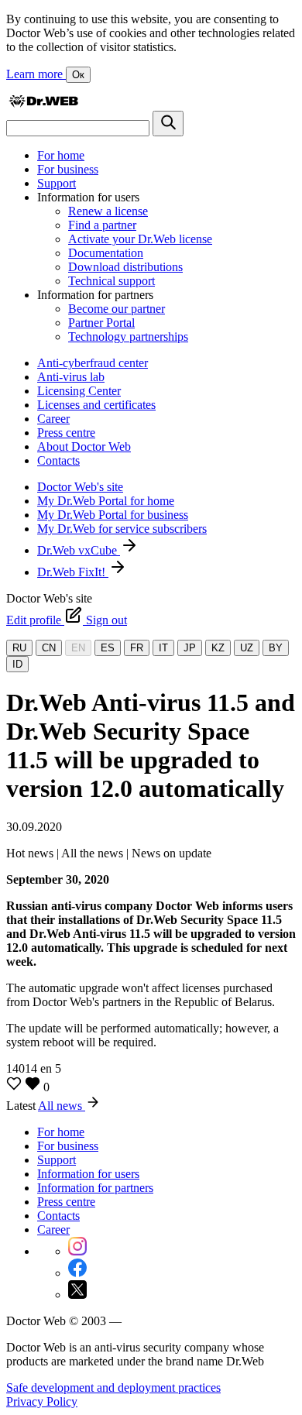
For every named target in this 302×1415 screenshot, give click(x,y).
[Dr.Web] (43, 103)
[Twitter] (77, 1294)
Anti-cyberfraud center (92, 362)
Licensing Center (79, 390)
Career (53, 418)
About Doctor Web (84, 446)
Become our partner (116, 308)
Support (56, 183)
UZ (246, 648)
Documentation (105, 252)
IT (163, 648)
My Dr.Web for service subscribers (122, 528)
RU (19, 648)
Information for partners (95, 1187)
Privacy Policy (41, 1401)
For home (60, 155)
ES (108, 648)
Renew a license (108, 211)
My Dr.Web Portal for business (112, 514)
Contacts (58, 460)
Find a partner (102, 225)
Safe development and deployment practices (113, 1387)
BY (276, 648)
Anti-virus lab (71, 376)
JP (190, 648)
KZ (218, 648)
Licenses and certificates (96, 404)
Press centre (66, 432)
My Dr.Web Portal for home (105, 500)
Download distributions (125, 266)
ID (17, 664)
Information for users (88, 1173)
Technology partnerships (128, 336)
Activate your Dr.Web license (140, 239)
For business (67, 169)
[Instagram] (77, 1251)
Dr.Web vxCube (78, 550)
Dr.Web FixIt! (72, 572)
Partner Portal (101, 322)
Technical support (111, 280)
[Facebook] (77, 1272)
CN (49, 648)
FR (136, 648)
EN (78, 648)
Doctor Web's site (80, 486)
